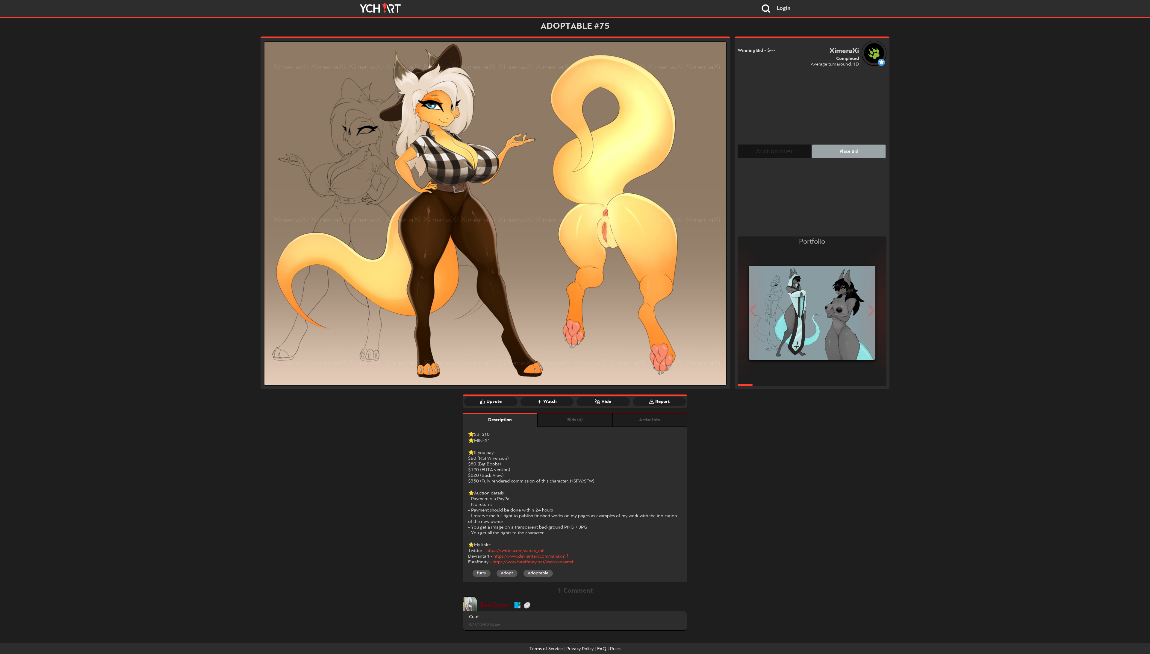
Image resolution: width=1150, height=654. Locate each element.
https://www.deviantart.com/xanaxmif (531, 556)
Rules (615, 649)
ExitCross (495, 605)
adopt (507, 573)
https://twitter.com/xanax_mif (515, 550)
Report (662, 401)
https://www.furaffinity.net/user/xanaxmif (533, 562)
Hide (606, 401)
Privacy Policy (580, 649)
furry (481, 573)
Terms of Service (546, 649)
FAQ (601, 649)
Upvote (494, 401)
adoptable (538, 573)
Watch (550, 401)
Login (784, 8)
